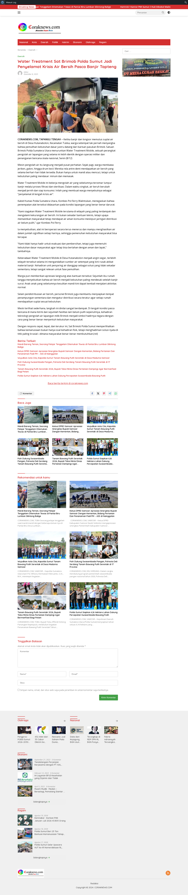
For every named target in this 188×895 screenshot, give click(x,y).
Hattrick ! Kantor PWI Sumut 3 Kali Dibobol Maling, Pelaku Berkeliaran (127, 7)
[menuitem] (2, 2)
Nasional (23, 42)
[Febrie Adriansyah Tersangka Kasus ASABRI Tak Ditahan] (111, 730)
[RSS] (168, 873)
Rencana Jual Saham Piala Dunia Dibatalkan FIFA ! (58, 739)
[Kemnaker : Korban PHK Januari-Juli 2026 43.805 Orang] (25, 820)
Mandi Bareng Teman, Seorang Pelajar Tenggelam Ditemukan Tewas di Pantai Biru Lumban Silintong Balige (67, 345)
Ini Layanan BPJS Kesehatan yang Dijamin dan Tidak (48, 777)
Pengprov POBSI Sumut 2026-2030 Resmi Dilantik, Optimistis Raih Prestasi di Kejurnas (24, 739)
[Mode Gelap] (168, 12)
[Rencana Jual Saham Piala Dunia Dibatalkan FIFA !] (59, 730)
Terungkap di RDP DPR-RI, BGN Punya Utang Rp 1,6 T (93, 739)
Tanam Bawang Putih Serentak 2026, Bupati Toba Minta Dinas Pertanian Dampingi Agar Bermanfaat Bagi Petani (67, 370)
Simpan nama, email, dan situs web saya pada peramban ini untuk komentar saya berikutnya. (64, 690)
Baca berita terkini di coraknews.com (68, 383)
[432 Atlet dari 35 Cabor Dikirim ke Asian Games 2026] (41, 730)
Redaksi (94, 883)
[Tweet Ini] (98, 393)
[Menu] (20, 12)
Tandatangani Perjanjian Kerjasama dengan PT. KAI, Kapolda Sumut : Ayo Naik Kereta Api (48, 763)
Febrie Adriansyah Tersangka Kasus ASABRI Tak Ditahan (111, 739)
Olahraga (90, 42)
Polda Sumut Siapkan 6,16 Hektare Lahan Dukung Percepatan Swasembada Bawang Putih (61, 375)
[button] (163, 12)
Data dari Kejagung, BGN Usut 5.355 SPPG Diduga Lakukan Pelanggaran (76, 739)
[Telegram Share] (110, 393)
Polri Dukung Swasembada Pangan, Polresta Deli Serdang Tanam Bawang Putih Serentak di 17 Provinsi (64, 363)
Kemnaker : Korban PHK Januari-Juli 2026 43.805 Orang (50, 819)
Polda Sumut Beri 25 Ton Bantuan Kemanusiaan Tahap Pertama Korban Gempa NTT (49, 832)
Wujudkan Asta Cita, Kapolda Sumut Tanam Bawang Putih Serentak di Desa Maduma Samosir (64, 358)
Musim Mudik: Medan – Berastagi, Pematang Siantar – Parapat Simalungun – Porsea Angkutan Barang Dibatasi (50, 790)
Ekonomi (77, 42)
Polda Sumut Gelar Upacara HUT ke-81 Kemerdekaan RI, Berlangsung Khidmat (48, 846)
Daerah (44, 42)
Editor (26, 72)
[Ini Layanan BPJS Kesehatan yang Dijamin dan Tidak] (25, 777)
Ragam (102, 42)
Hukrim (65, 42)
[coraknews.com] (40, 28)
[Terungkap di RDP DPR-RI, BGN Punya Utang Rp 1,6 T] (94, 730)
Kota (34, 42)
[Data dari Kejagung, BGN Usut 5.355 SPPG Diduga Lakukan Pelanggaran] (77, 730)
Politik (55, 42)
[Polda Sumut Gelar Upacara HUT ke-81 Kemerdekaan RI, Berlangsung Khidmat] (25, 846)
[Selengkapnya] (64, 720)
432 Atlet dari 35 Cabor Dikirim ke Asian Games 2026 (41, 739)
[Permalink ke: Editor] (20, 73)
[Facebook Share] (92, 393)
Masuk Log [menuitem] (11, 2)
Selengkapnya (40, 801)
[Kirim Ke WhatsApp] (116, 393)
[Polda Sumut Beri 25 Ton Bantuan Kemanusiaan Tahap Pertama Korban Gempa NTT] (25, 833)
